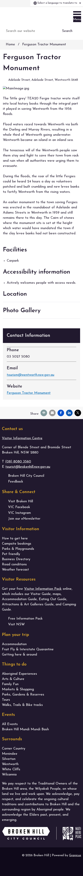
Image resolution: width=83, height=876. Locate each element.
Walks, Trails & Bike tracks (22, 705)
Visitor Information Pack (43, 589)
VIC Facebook (19, 507)
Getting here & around (19, 654)
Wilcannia (9, 774)
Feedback (15, 481)
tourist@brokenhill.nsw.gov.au (27, 467)
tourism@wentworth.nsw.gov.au (30, 375)
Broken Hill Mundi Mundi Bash (25, 729)
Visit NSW (16, 624)
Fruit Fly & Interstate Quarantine (28, 649)
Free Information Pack (25, 619)
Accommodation (14, 644)
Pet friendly (11, 554)
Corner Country (13, 748)
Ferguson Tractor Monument (29, 393)
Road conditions (14, 564)
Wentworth (10, 764)
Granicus (75, 855)
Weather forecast (15, 570)
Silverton (8, 759)
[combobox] (56, 3)
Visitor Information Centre (22, 438)
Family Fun (10, 684)
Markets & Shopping (18, 689)
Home (10, 44)
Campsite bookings (16, 544)
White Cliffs (11, 769)
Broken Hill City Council (26, 476)
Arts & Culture (13, 679)
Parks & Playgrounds (18, 549)
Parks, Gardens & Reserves (23, 694)
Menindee (9, 754)
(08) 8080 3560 (18, 461)
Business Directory (16, 559)
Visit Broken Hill (20, 501)
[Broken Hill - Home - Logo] (21, 16)
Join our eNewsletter (24, 519)
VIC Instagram (19, 513)
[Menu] (77, 14)
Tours (6, 700)
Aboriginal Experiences (19, 674)
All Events (10, 724)
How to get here (15, 538)
